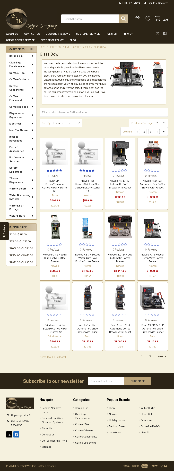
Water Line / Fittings (16, 207)
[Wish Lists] (148, 18)
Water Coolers (18, 188)
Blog (73, 40)
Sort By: (46, 123)
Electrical (15, 123)
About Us (12, 33)
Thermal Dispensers (16, 180)
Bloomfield (147, 414)
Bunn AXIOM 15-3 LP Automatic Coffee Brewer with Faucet (152, 328)
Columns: (128, 131)
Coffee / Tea (17, 72)
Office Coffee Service (20, 40)
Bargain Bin (16, 55)
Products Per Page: (142, 123)
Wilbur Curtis (148, 407)
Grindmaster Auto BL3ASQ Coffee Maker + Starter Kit (55, 328)
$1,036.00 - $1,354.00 (21, 248)
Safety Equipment (15, 169)
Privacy (128, 33)
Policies (111, 33)
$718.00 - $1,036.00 (20, 241)
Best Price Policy (52, 40)
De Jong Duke (117, 426)
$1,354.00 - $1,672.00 (21, 255)
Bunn (112, 407)
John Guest (115, 432)
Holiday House (117, 420)
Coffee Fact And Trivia (54, 440)
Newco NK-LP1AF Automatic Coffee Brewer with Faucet (120, 184)
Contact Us (32, 33)
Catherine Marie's (150, 426)
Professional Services (16, 159)
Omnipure (146, 420)
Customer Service (88, 33)
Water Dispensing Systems (19, 197)
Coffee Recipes (18, 106)
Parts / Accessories (16, 148)
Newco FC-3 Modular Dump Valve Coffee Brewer (152, 258)
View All (145, 432)
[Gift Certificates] (138, 18)
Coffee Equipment (15, 98)
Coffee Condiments (16, 87)
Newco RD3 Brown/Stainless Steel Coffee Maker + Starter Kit (87, 185)
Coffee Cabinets (19, 79)
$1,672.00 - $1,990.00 (21, 262)
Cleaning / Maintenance (17, 64)
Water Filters (17, 215)
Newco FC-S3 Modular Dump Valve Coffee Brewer (54, 258)
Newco (113, 414)
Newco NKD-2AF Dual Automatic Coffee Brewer (120, 258)
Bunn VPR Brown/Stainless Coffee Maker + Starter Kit (55, 185)
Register (163, 2)
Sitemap (46, 446)
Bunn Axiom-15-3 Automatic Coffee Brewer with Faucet (120, 328)
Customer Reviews (58, 33)
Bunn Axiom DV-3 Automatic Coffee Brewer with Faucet (87, 328)
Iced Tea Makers (19, 130)
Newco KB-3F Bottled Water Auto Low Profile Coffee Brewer (87, 258)
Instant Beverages (15, 138)
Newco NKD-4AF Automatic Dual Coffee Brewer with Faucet (153, 184)
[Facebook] (165, 33)
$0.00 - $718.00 (18, 234)
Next (161, 356)
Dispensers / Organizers (16, 115)
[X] (158, 33)
